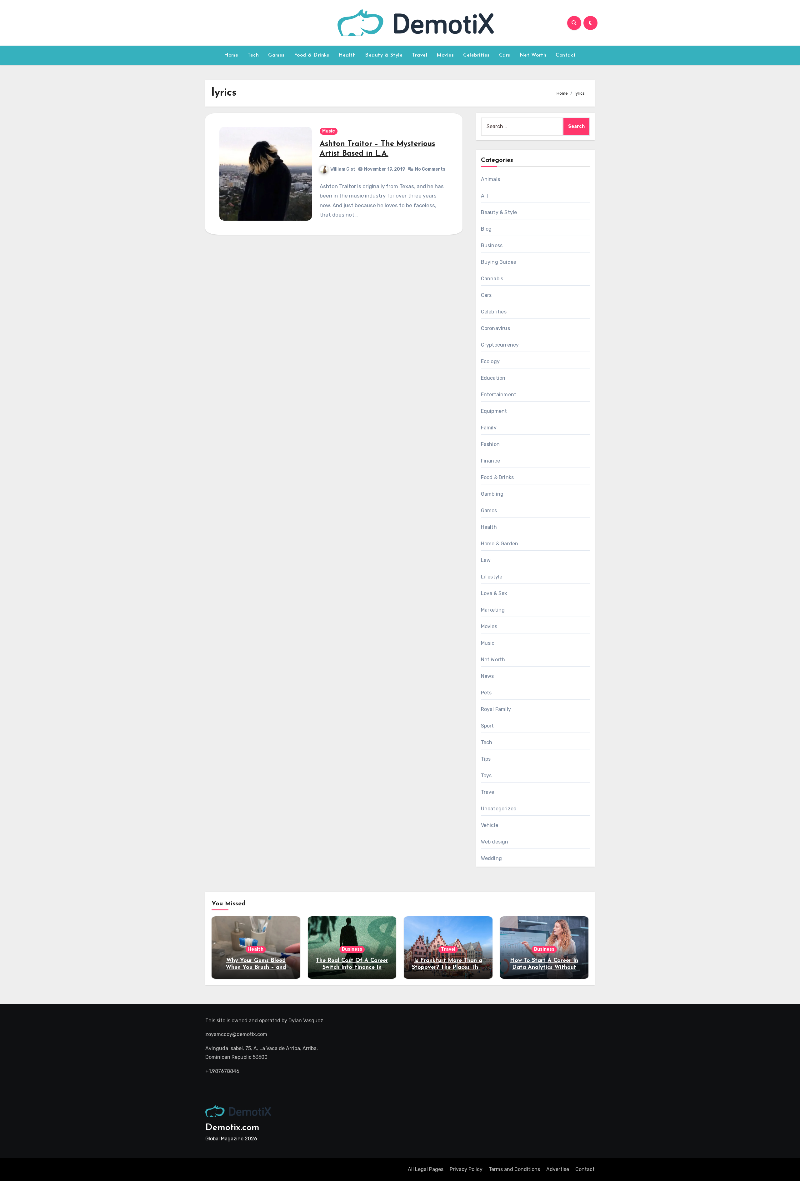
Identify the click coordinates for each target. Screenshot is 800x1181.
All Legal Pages (425, 1169)
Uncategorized (499, 809)
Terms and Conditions (514, 1169)
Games (276, 55)
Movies (445, 55)
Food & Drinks (311, 55)
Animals (490, 179)
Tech (253, 55)
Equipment (494, 411)
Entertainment (499, 395)
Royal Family (496, 709)
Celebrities (476, 55)
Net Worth (533, 55)
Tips (486, 759)
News (487, 676)
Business (492, 245)
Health (347, 55)
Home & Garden (499, 544)
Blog (486, 229)
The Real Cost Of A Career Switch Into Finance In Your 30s (352, 967)
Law (486, 560)
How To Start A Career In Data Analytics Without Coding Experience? (544, 967)
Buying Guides (498, 262)
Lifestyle (491, 577)
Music (328, 131)
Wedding (491, 858)
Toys (486, 775)
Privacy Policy (466, 1169)
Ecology (490, 361)
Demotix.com (232, 1128)
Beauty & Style (383, 55)
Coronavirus (495, 328)
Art (485, 196)
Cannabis (492, 279)
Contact (566, 55)
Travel (419, 55)
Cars (504, 55)
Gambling (492, 494)
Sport (487, 726)
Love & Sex (494, 593)
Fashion (490, 444)
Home (231, 55)
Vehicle (489, 825)
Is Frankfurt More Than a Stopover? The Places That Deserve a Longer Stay (448, 967)
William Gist (342, 169)
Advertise (557, 1169)
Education (493, 378)
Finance (490, 461)
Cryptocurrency (500, 345)
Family (489, 428)
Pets (486, 693)
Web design (494, 842)
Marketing (493, 610)
